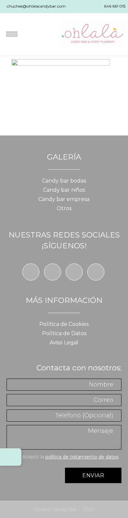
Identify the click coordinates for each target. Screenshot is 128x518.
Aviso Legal (64, 342)
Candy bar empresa (64, 199)
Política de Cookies (64, 324)
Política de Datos (64, 333)
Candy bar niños (64, 190)
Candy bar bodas (64, 181)
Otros (64, 208)
